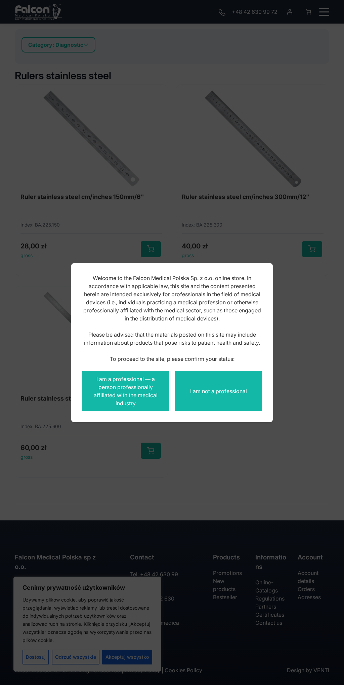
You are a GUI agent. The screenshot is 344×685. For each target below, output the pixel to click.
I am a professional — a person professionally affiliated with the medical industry (126, 391)
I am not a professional (218, 391)
